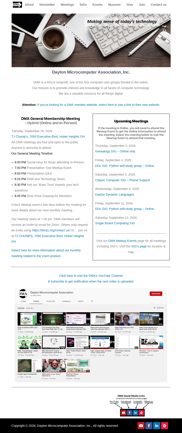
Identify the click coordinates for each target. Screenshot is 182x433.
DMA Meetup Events (122, 241)
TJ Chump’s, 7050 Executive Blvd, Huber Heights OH (48, 136)
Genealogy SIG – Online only (115, 151)
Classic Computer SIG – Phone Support (122, 180)
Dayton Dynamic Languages (114, 194)
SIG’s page (139, 246)
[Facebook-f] (148, 425)
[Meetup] (164, 425)
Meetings (67, 4)
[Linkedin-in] (156, 425)
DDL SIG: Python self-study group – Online (124, 166)
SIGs (83, 4)
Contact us (159, 4)
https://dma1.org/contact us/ (51, 230)
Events (97, 4)
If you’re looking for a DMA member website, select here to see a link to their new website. (98, 105)
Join (142, 4)
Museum (114, 4)
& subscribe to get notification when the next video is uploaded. (91, 281)
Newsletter (47, 4)
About (29, 4)
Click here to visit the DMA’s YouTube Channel (91, 275)
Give (129, 4)
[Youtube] (141, 425)
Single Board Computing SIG (115, 223)
